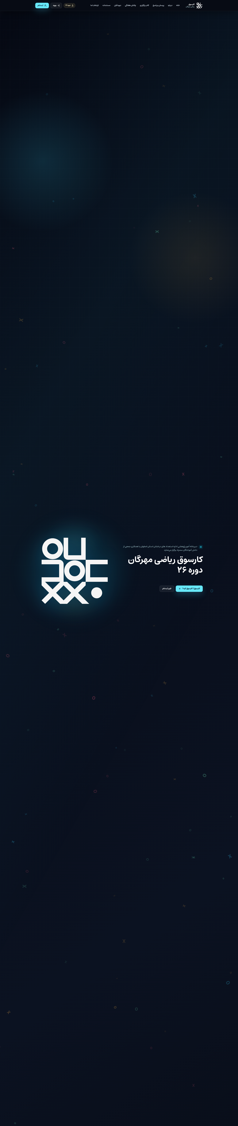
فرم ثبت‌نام (166, 588)
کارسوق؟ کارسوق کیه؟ (191, 588)
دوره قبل (117, 5)
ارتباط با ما (94, 5)
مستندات (106, 5)
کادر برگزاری (144, 5)
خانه (178, 5)
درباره (170, 5)
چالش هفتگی (130, 5)
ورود (54, 5)
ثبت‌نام (40, 5)
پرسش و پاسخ (158, 5)
